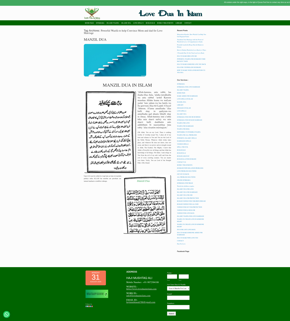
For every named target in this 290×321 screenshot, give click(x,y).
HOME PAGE (89, 23)
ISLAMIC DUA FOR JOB (184, 195)
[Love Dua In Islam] (92, 13)
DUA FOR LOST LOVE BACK (186, 229)
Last (180, 280)
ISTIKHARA (100, 23)
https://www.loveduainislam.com (141, 288)
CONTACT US (181, 162)
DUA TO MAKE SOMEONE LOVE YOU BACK (191, 64)
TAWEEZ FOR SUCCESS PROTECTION (189, 207)
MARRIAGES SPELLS (184, 141)
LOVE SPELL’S (138, 23)
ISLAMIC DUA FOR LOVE (185, 189)
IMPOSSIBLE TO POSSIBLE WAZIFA (189, 132)
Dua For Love (181, 244)
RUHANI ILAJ (181, 153)
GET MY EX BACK (183, 174)
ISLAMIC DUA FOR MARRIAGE (187, 192)
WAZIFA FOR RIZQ (183, 129)
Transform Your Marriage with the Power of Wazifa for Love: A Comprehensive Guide (190, 41)
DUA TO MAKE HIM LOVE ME (187, 56)
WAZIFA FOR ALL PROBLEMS (187, 135)
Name (170, 273)
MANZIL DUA (95, 39)
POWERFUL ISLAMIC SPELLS (187, 138)
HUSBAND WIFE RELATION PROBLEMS (190, 168)
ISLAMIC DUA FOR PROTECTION (188, 198)
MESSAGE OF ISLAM (184, 108)
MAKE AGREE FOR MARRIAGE (187, 96)
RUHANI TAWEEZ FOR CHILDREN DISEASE (191, 201)
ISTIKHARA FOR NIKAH (185, 183)
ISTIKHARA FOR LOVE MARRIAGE (188, 87)
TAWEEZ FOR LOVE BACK (185, 213)
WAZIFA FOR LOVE (183, 123)
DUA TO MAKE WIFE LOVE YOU (187, 238)
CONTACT (187, 23)
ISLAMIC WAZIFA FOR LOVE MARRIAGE (190, 216)
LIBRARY (179, 23)
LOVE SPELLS (181, 111)
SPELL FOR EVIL (182, 147)
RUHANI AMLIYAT (183, 156)
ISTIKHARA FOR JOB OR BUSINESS (188, 117)
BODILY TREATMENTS (165, 23)
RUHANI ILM (150, 23)
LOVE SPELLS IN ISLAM (185, 99)
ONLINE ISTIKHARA (183, 180)
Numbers (170, 303)
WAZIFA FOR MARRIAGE (185, 126)
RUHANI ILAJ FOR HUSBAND (186, 159)
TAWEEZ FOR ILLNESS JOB (186, 210)
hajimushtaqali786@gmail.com (140, 302)
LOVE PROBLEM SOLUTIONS (186, 171)
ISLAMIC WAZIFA (113, 23)
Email (170, 294)
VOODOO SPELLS (182, 144)
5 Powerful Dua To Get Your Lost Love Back (190, 53)
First (168, 280)
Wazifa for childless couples (185, 186)
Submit (171, 313)
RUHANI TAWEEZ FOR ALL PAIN (187, 204)
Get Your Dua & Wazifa (176, 284)
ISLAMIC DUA (126, 23)
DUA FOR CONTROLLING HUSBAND (189, 67)
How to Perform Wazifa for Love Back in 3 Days (191, 50)
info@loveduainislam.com (138, 295)
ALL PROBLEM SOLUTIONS (186, 177)
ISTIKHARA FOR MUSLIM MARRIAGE (189, 120)
